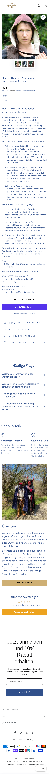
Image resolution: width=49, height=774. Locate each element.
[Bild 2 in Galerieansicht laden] (24, 64)
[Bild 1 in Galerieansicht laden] (18, 64)
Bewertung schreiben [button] (24, 612)
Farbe (4, 96)
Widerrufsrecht (13, 761)
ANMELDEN (24, 692)
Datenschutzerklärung (29, 761)
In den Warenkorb (24, 300)
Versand (12, 91)
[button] (38, 6)
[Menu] (3, 6)
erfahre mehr (24, 582)
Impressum (20, 764)
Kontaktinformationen (35, 764)
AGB (42, 761)
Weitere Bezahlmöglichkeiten (24, 313)
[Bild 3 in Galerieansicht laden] (31, 64)
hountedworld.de (10, 74)
